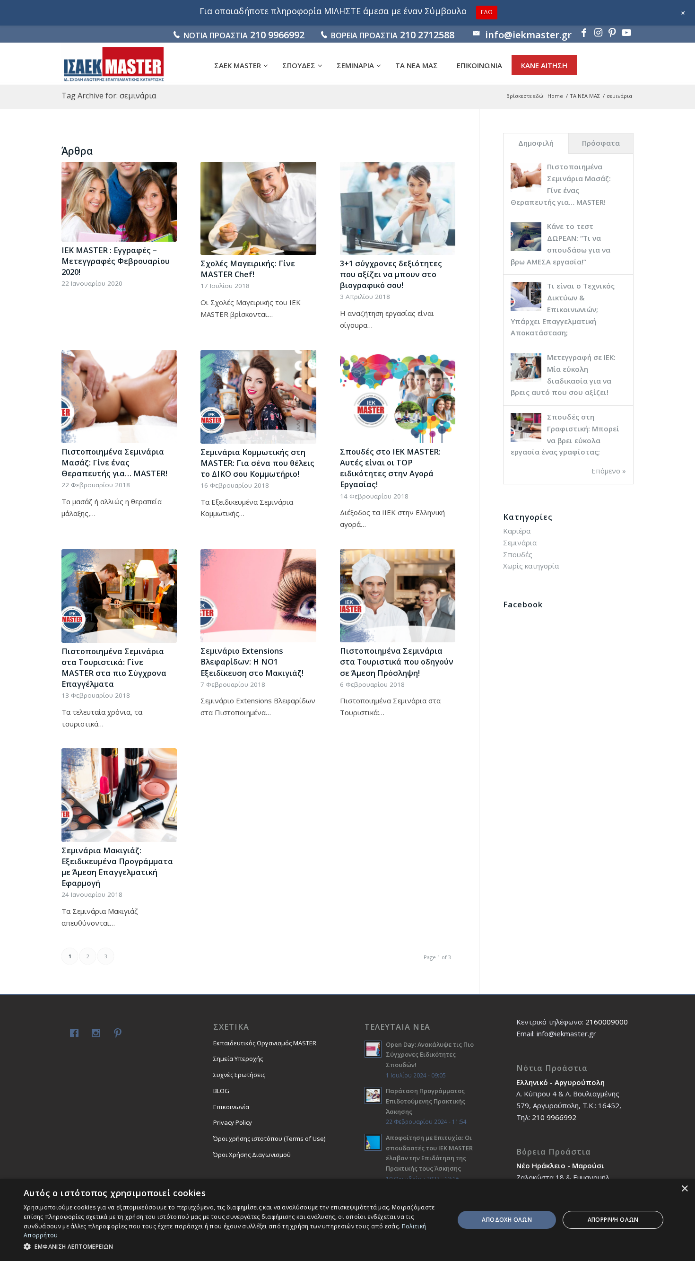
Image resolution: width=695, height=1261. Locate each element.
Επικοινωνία (231, 1107)
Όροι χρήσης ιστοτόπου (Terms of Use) (269, 1138)
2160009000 (606, 1021)
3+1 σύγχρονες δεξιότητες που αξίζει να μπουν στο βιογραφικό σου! (391, 274)
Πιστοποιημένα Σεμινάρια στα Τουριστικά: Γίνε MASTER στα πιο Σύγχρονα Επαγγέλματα (113, 667)
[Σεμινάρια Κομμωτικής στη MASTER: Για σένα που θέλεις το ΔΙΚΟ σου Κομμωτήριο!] (258, 397)
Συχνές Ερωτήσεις (239, 1074)
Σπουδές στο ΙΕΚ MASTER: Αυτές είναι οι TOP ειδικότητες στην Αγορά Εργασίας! (390, 468)
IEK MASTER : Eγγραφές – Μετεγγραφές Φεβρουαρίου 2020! (115, 261)
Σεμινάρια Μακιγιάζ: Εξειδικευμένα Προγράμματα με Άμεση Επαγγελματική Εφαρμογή (117, 866)
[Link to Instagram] (598, 33)
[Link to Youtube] (626, 33)
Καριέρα (516, 530)
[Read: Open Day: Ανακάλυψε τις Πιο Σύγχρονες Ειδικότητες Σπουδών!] (373, 1049)
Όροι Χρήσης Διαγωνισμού (252, 1154)
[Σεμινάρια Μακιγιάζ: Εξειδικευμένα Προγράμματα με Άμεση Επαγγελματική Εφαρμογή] (119, 795)
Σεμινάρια (520, 542)
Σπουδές (517, 554)
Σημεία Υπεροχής (238, 1058)
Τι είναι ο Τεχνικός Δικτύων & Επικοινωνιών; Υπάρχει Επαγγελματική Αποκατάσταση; (563, 309)
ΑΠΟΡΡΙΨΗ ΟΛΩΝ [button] (613, 1220)
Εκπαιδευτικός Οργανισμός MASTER (264, 1043)
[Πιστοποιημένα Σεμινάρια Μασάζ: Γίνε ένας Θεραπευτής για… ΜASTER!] (119, 397)
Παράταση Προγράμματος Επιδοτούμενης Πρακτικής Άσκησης (425, 1100)
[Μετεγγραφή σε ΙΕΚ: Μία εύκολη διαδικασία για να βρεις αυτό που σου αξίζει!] (526, 381)
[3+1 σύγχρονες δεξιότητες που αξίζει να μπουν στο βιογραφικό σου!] (397, 208)
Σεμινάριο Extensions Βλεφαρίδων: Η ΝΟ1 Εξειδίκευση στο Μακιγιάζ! (252, 661)
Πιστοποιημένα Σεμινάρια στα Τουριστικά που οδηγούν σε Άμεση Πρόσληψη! (396, 661)
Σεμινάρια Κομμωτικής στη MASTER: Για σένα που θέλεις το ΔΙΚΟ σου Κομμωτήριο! (257, 463)
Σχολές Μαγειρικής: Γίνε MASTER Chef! (247, 269)
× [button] (684, 1188)
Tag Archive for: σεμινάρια (108, 95)
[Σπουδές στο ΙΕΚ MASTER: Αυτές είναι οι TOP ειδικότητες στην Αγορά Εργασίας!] (397, 397)
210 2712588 (427, 34)
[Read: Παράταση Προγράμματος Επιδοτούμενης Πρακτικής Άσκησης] (373, 1095)
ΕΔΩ (487, 12)
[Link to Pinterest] (612, 33)
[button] (233, 1247)
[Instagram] (94, 1034)
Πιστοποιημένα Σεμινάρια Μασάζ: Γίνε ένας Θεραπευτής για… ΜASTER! (114, 462)
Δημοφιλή (536, 143)
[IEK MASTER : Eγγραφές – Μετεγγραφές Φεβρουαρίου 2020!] (119, 202)
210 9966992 (277, 34)
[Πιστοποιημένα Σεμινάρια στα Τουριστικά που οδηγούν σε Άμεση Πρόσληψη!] (397, 596)
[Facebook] (72, 1034)
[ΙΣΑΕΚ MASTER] (113, 64)
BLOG (221, 1090)
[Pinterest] (116, 1034)
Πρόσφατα (601, 143)
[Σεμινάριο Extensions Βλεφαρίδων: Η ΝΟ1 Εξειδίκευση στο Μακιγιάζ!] (258, 596)
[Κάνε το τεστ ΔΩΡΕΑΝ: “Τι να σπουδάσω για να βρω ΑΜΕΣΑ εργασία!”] (526, 250)
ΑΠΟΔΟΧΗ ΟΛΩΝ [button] (507, 1220)
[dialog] (347, 1220)
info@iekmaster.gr (528, 34)
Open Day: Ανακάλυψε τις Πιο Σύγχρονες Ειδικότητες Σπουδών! (430, 1054)
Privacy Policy (232, 1122)
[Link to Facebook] (584, 33)
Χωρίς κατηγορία (531, 565)
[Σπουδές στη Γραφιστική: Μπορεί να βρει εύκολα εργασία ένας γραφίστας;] (526, 441)
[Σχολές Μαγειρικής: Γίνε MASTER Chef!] (258, 208)
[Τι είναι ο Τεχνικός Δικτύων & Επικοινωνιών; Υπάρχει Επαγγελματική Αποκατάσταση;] (526, 310)
